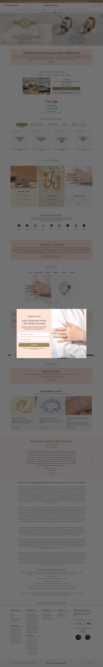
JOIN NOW (34, 345)
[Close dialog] (85, 310)
